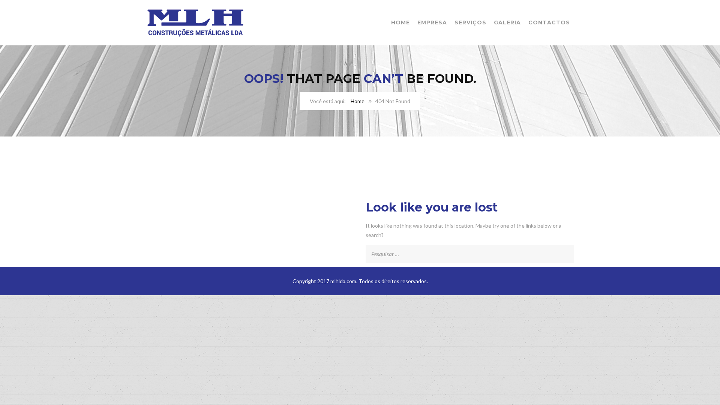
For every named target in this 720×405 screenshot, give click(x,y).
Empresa (432, 22)
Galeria (507, 22)
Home (400, 22)
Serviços (470, 22)
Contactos (549, 22)
